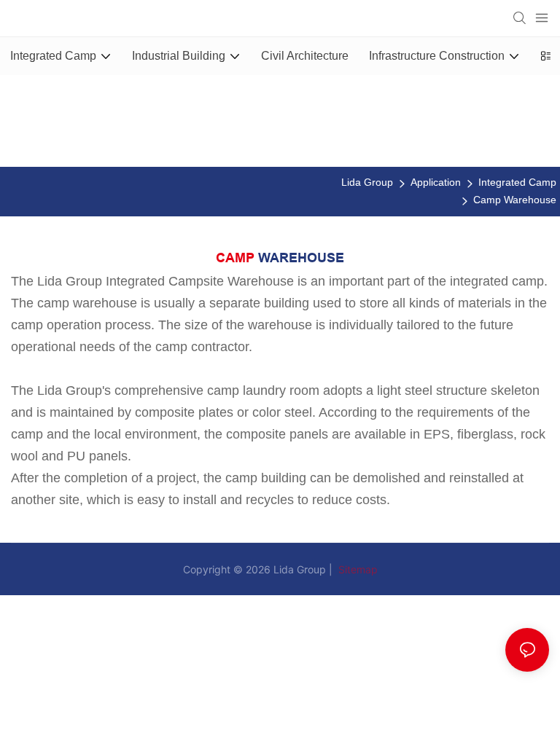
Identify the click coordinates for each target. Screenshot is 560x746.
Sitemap (356, 569)
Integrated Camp (517, 182)
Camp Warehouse (514, 199)
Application (436, 182)
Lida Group (367, 182)
